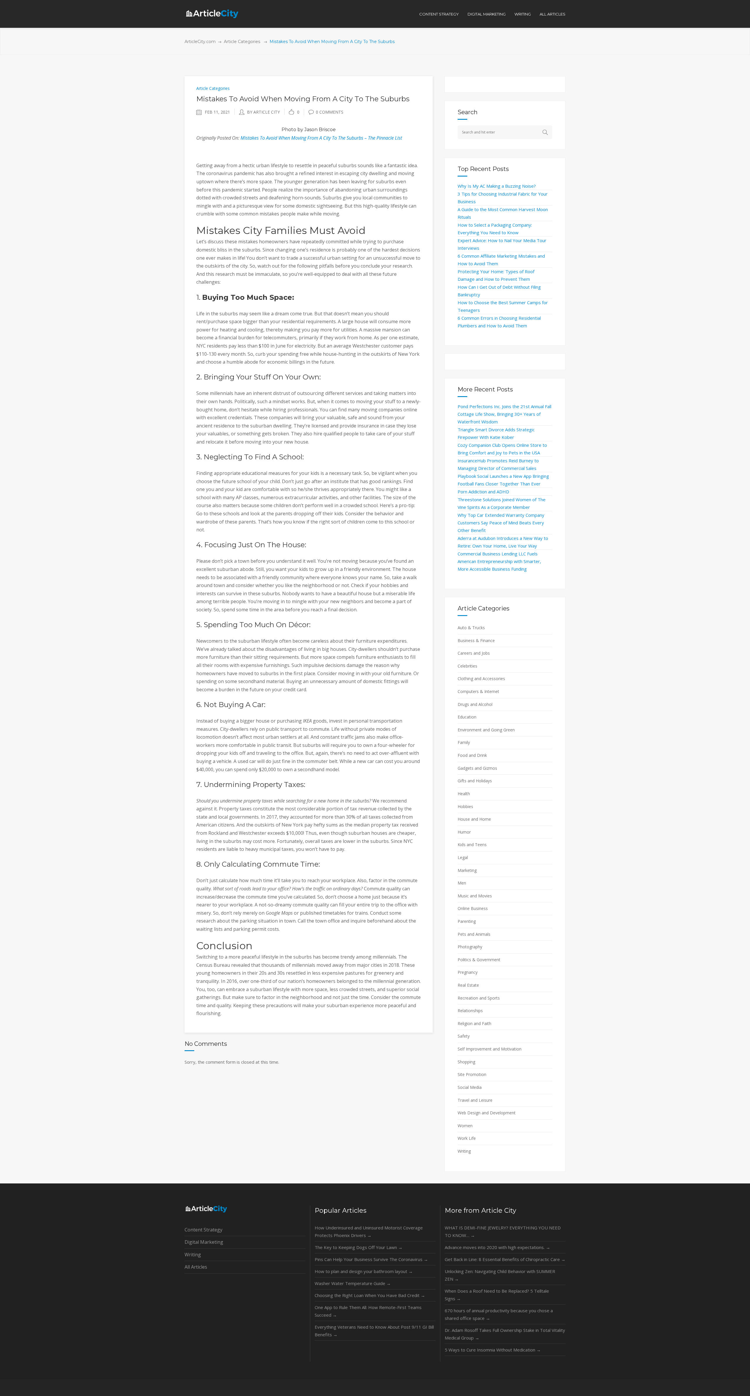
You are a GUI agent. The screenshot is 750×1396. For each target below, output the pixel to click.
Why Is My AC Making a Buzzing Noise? (497, 186)
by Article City (263, 112)
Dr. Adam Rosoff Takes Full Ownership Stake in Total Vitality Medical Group (505, 1334)
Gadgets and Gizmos (477, 768)
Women (465, 1125)
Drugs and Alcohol (475, 704)
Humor (464, 832)
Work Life (467, 1138)
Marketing (467, 870)
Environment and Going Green (486, 730)
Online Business (473, 908)
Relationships (470, 1010)
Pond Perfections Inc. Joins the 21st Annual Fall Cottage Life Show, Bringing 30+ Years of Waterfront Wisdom (504, 414)
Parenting (467, 921)
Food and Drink (472, 755)
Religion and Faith (474, 1023)
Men (462, 883)
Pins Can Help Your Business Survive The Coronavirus (371, 1259)
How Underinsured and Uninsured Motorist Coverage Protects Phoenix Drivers (369, 1231)
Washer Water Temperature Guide (353, 1283)
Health (464, 793)
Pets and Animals (474, 934)
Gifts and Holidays (475, 780)
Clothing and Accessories (481, 678)
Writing (464, 1151)
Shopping (466, 1062)
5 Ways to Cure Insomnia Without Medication (493, 1350)
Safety (464, 1036)
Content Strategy (203, 1229)
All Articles (196, 1267)
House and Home (474, 819)
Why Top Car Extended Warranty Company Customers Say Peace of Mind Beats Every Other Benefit (501, 522)
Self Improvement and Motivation (489, 1049)
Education (467, 717)
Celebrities (467, 666)
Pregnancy (468, 972)
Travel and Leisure (475, 1100)
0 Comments (329, 112)
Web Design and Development (487, 1113)
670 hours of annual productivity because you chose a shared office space (499, 1314)
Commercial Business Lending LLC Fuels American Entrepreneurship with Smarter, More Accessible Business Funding (499, 561)
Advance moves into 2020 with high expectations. (497, 1247)
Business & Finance (476, 640)
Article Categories (242, 41)
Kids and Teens (472, 844)
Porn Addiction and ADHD (483, 492)
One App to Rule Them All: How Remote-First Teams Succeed (368, 1311)
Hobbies (465, 806)
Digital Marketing (204, 1242)
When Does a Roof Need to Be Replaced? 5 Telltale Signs (497, 1294)
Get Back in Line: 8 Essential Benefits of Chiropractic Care (505, 1259)
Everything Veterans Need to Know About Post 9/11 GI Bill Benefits (374, 1330)
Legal (463, 857)
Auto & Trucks (471, 627)
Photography (470, 947)
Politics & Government (479, 959)
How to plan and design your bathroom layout (364, 1271)
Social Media (470, 1087)
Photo (289, 129)
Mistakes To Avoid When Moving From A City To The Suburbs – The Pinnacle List (321, 138)
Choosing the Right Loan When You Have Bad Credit (370, 1295)
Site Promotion (472, 1074)
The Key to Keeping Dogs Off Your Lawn (359, 1247)
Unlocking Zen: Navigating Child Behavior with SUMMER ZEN (500, 1275)
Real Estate (468, 985)
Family (464, 742)
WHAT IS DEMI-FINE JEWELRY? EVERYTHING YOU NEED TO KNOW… (503, 1231)
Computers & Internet (478, 691)
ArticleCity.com (200, 41)
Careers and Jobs (474, 653)
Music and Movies (475, 896)
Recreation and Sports (479, 998)
